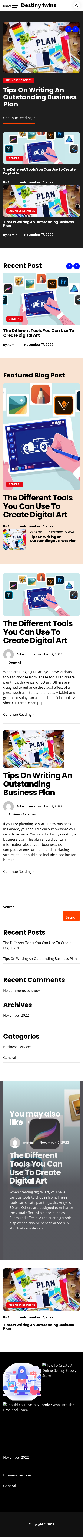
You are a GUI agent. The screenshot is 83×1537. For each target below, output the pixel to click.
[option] (41, 73)
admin (12, 182)
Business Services (18, 80)
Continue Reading (18, 117)
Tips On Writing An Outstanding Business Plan (40, 97)
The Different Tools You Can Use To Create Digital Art (39, 171)
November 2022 (16, 1015)
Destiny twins (38, 5)
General (15, 158)
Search (9, 907)
